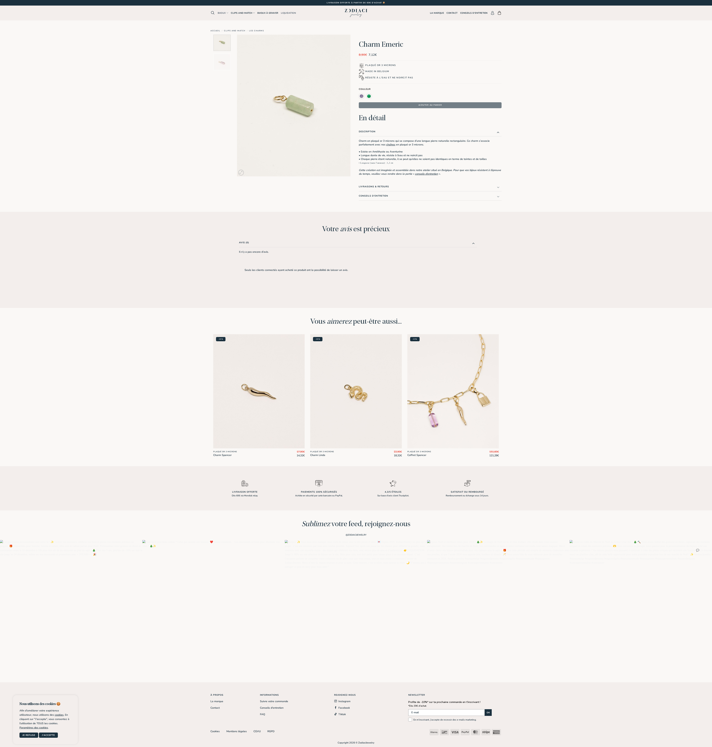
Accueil (215, 30)
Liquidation (288, 12)
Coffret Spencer (416, 455)
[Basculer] (498, 132)
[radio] (361, 96)
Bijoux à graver (267, 12)
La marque (437, 12)
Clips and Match (234, 30)
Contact (452, 12)
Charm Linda (317, 455)
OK (488, 712)
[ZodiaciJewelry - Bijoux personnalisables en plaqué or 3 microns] (356, 13)
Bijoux (222, 12)
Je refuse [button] (28, 735)
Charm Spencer (222, 455)
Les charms (256, 30)
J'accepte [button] (48, 735)
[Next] (343, 105)
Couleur (365, 89)
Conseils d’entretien (474, 12)
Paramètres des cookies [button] (33, 727)
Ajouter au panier (430, 105)
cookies (59, 715)
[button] (212, 12)
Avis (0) (244, 242)
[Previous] (244, 105)
